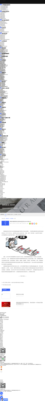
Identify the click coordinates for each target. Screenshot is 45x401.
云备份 (1, 168)
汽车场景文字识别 (3, 64)
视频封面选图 (2, 75)
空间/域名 (4, 47)
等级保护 (1, 108)
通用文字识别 (3, 61)
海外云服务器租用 (3, 26)
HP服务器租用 (2, 13)
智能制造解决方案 (3, 178)
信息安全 (1, 337)
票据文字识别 (2, 63)
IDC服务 (1, 329)
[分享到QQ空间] (36, 223)
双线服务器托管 (2, 37)
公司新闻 (1, 156)
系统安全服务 (3, 115)
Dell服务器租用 (3, 12)
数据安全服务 (3, 116)
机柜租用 (4, 27)
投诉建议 (1, 340)
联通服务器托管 (2, 35)
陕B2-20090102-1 (17, 364)
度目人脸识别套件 (3, 84)
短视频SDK (2, 78)
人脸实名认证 (3, 92)
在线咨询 (1, 382)
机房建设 (1, 57)
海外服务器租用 (5, 20)
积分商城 (2, 153)
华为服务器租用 (2, 15)
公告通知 (15, 214)
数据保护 (1, 120)
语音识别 (2, 103)
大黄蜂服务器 (3, 18)
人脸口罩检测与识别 (4, 93)
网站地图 (1, 327)
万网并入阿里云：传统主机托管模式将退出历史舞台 (14, 282)
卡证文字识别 (2, 62)
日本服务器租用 (2, 25)
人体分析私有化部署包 (3, 96)
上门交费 (1, 322)
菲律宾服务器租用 (3, 23)
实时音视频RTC (2, 79)
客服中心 (1, 335)
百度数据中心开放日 (4, 159)
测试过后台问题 (8, 284)
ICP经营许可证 (2, 123)
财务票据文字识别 (3, 68)
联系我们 (1, 151)
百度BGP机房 (2, 330)
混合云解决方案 (2, 144)
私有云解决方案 (2, 143)
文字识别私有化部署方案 (4, 65)
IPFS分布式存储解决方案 (4, 181)
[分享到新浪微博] (32, 223)
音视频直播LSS (2, 77)
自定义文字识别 (2, 69)
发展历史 (1, 343)
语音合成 (1, 104)
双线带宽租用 (2, 45)
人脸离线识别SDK (3, 91)
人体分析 (2, 90)
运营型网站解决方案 (3, 175)
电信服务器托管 (3, 34)
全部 (5, 214)
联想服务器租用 (2, 17)
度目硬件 (4, 81)
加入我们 (1, 150)
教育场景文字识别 (3, 67)
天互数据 (3, 1)
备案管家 (2, 125)
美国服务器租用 (2, 21)
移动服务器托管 (2, 36)
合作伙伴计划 (2, 149)
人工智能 (1, 58)
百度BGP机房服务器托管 (4, 39)
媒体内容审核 (2, 74)
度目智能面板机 (3, 86)
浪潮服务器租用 (2, 16)
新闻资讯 (7, 218)
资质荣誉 (1, 152)
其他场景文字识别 (3, 71)
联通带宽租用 (2, 43)
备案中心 (1, 338)
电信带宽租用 (2, 42)
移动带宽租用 (2, 44)
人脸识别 (1, 89)
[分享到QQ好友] (34, 223)
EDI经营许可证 (2, 124)
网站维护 (2, 119)
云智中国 (1, 158)
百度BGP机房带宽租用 (3, 46)
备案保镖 (2, 126)
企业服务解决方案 (3, 177)
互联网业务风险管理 (3, 110)
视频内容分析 (2, 73)
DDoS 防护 (2, 54)
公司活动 (19, 214)
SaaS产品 (1, 127)
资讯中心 (1, 157)
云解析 (1, 131)
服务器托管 (4, 33)
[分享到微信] (30, 223)
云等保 (2, 109)
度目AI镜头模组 (2, 83)
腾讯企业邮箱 (2, 130)
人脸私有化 (2, 95)
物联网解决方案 (2, 180)
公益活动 (1, 326)
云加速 (1, 132)
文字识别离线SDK (3, 70)
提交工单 (1, 336)
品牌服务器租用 (5, 11)
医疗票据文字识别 (3, 66)
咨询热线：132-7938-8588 (4, 162)
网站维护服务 (2, 172)
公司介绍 (1, 148)
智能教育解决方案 (3, 176)
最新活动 (1, 2)
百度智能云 (2, 331)
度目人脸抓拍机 (2, 85)
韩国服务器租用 (2, 24)
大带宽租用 (4, 41)
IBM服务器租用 (2, 14)
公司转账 (1, 321)
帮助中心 (1, 163)
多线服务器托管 (2, 38)
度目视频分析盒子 (3, 82)
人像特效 (2, 94)
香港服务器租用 (3, 22)
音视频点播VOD (2, 76)
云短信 (1, 133)
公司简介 (1, 342)
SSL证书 (2, 112)
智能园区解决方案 (3, 179)
